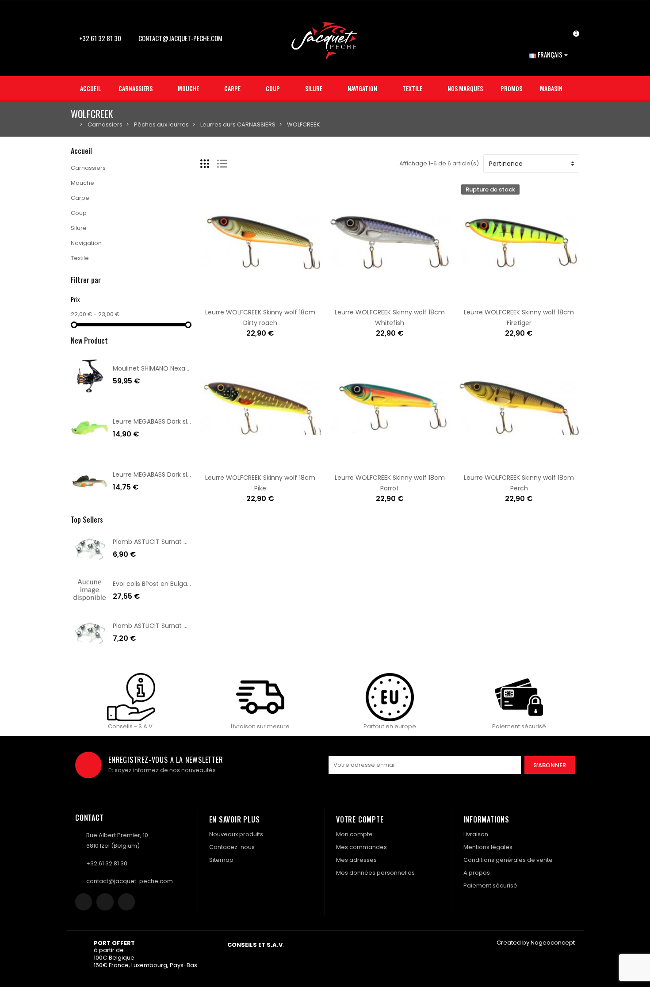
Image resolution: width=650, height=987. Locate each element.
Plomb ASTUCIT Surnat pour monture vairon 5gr (186, 541)
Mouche (82, 183)
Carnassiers (88, 168)
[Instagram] (104, 901)
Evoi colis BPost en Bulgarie (154, 583)
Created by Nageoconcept (536, 942)
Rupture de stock (491, 297)
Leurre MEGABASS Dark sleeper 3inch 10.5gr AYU (184, 474)
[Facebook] (83, 901)
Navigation (86, 243)
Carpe (80, 198)
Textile (80, 258)
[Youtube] (126, 901)
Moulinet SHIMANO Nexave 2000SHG (167, 368)
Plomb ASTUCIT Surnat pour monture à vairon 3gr (189, 625)
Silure (79, 228)
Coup (79, 213)
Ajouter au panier (232, 297)
